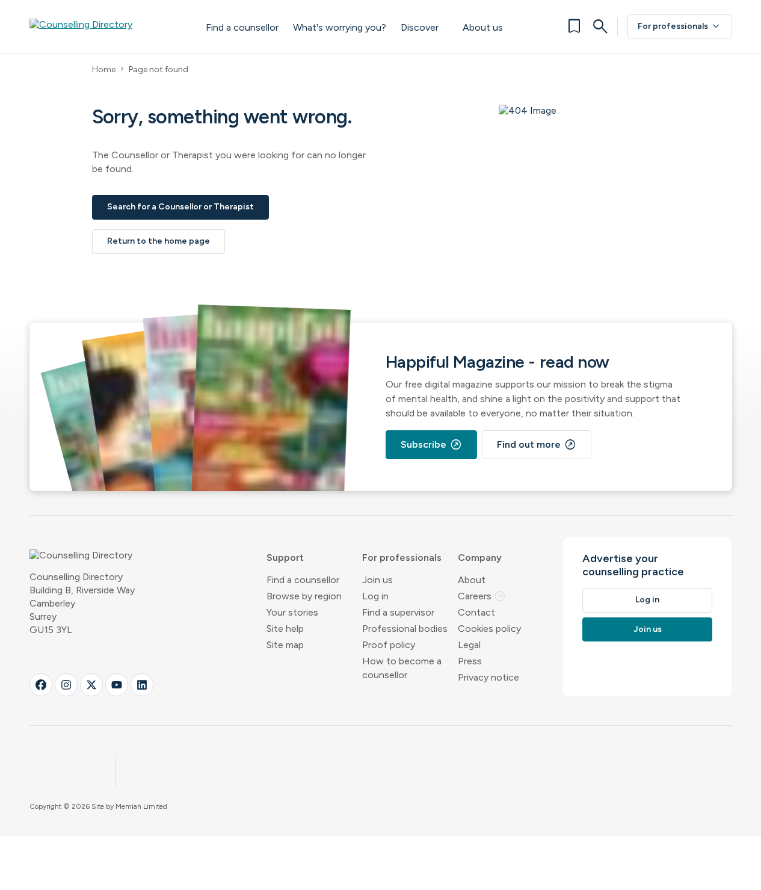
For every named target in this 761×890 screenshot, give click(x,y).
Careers (482, 596)
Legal (469, 645)
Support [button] (285, 557)
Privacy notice (488, 677)
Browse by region (304, 596)
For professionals (680, 26)
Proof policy (388, 645)
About (471, 580)
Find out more (536, 444)
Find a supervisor (398, 612)
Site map (285, 645)
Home (104, 69)
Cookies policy (489, 628)
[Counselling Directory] (105, 26)
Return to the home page (158, 241)
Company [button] (480, 557)
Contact (476, 612)
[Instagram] (66, 685)
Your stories (292, 612)
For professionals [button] (402, 557)
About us (483, 27)
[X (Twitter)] (91, 685)
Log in (375, 596)
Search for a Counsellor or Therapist (180, 207)
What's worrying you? (339, 27)
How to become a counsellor (402, 668)
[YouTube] (117, 685)
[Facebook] (41, 685)
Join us (377, 580)
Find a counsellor (242, 27)
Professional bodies (405, 628)
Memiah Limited (141, 806)
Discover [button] (420, 27)
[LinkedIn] (142, 685)
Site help (285, 628)
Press (470, 661)
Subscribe (431, 444)
